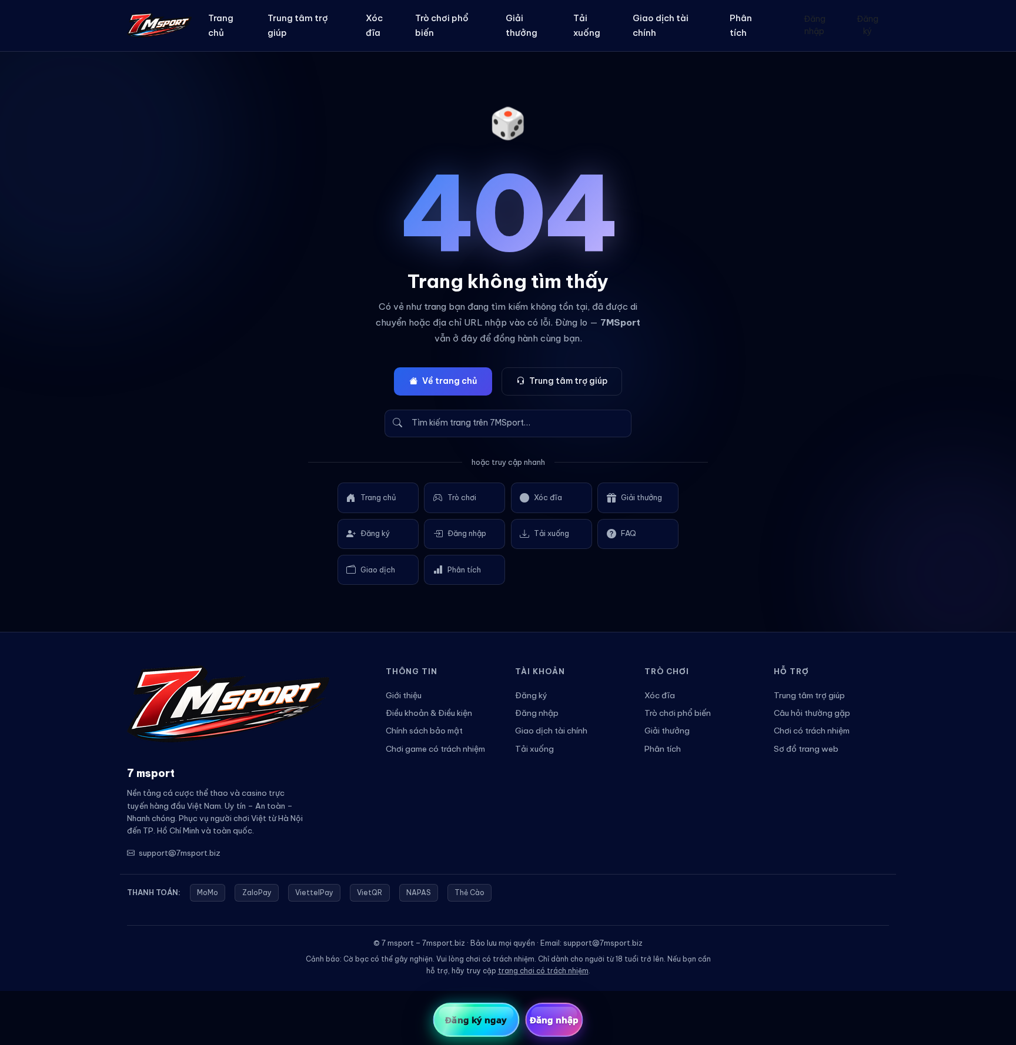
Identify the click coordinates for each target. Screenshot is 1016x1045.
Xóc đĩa (374, 25)
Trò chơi (461, 497)
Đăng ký (867, 25)
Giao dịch (377, 569)
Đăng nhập (814, 25)
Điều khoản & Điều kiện (429, 713)
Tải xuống (586, 25)
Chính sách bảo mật (424, 730)
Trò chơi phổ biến (442, 25)
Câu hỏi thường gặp (812, 713)
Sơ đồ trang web (806, 748)
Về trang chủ (449, 381)
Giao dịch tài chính (661, 25)
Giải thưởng (521, 25)
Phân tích (741, 25)
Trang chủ (220, 25)
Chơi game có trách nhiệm (435, 748)
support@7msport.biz (179, 853)
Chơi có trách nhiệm (812, 730)
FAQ (628, 533)
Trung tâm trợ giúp (298, 25)
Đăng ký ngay (476, 1020)
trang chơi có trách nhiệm (543, 970)
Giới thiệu (404, 695)
